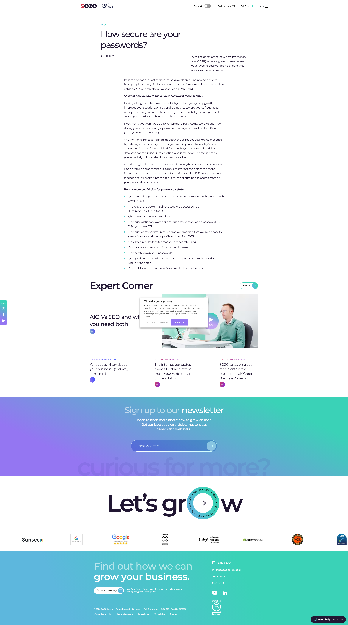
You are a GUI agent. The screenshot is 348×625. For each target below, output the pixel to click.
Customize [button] (149, 322)
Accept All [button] (180, 322)
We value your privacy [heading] (158, 301)
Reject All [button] (163, 322)
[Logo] (89, 6)
